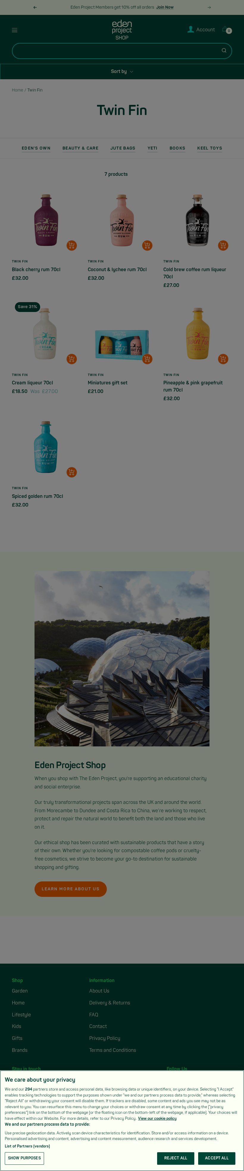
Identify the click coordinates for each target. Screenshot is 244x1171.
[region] (122, 1120)
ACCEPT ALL (216, 1158)
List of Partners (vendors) (27, 1146)
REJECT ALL (175, 1158)
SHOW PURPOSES (24, 1158)
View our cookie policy (157, 1118)
